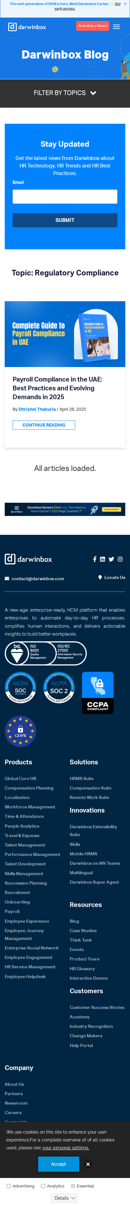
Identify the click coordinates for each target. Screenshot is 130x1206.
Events (77, 949)
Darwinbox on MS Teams (95, 863)
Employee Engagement (28, 957)
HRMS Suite (82, 778)
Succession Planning (26, 883)
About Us (14, 1084)
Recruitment (17, 892)
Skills (75, 844)
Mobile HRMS (83, 853)
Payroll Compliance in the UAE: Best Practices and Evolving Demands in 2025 (58, 388)
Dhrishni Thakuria (37, 409)
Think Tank (81, 940)
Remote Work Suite (89, 797)
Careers (13, 1112)
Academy (80, 1016)
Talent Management (25, 844)
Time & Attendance (24, 816)
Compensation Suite (90, 787)
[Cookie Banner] (65, 1164)
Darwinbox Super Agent (94, 882)
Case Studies (83, 930)
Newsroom (16, 1103)
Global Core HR (20, 778)
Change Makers (86, 1035)
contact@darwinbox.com (37, 578)
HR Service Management (30, 966)
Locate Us (114, 577)
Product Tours (84, 958)
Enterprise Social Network (32, 947)
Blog (74, 921)
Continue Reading (43, 425)
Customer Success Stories (97, 1007)
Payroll (12, 911)
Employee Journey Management (24, 934)
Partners (14, 1093)
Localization (17, 797)
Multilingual (81, 872)
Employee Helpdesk (25, 976)
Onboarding (17, 901)
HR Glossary (82, 968)
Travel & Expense (22, 835)
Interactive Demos (89, 978)
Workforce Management (30, 806)
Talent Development (25, 863)
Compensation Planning (29, 787)
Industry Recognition (91, 1026)
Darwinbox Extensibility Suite (93, 830)
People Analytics (22, 826)
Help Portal (81, 1045)
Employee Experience (27, 921)
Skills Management (24, 873)
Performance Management (32, 854)
